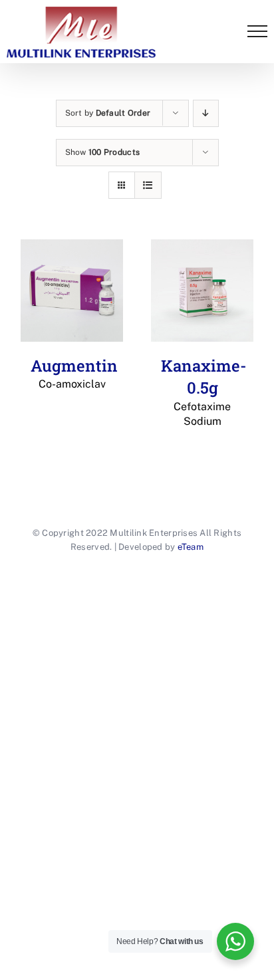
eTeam (191, 547)
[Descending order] (206, 113)
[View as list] (148, 185)
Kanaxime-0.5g (203, 391)
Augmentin (74, 373)
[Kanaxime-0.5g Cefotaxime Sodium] (202, 290)
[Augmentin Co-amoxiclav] (72, 290)
